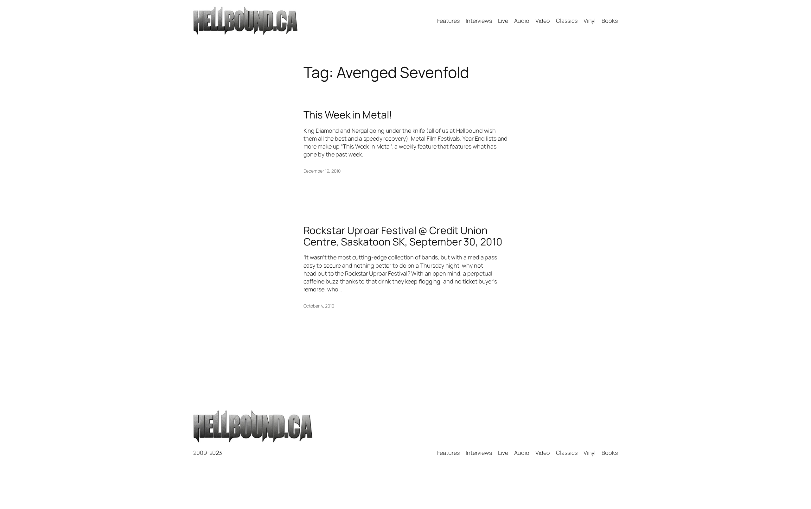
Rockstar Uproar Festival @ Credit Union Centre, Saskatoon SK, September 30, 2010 (402, 236)
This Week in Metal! (347, 114)
